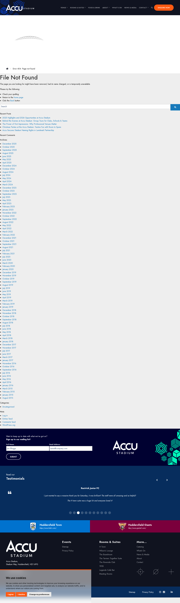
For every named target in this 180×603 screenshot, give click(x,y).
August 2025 (7, 153)
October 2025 (8, 147)
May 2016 (6, 379)
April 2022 (6, 228)
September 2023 (9, 194)
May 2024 (6, 178)
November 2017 (9, 347)
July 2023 (6, 197)
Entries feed (7, 418)
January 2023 (7, 209)
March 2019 (7, 300)
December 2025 (9, 143)
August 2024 (7, 172)
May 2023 (6, 200)
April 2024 (6, 181)
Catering (140, 546)
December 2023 (9, 187)
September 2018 (9, 319)
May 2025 (6, 159)
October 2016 (8, 366)
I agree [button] (10, 594)
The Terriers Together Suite (110, 558)
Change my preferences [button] (39, 594)
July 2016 (6, 373)
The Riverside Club (107, 562)
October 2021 (8, 241)
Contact (143, 7)
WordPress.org (8, 425)
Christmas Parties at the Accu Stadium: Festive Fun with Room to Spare (31, 127)
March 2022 (7, 231)
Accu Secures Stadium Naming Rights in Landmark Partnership (28, 130)
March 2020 (7, 263)
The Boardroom (105, 554)
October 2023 (8, 190)
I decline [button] (21, 594)
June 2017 (6, 354)
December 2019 (9, 272)
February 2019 (8, 303)
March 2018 (7, 338)
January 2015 (7, 394)
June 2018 (6, 328)
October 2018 (8, 316)
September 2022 (9, 219)
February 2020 (8, 266)
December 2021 (9, 238)
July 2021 (6, 250)
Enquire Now (164, 7)
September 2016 (9, 369)
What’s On (141, 550)
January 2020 (8, 269)
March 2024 (7, 184)
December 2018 (9, 310)
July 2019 (6, 288)
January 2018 (7, 341)
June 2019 (6, 291)
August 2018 (7, 322)
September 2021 (9, 244)
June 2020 (6, 259)
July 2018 (6, 325)
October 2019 (8, 278)
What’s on (117, 7)
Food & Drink (94, 7)
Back (12, 100)
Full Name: (11, 445)
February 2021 (8, 253)
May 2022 (6, 225)
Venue (63, 7)
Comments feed (9, 422)
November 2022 (9, 212)
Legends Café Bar (107, 570)
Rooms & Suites (77, 7)
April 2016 (6, 382)
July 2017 (6, 350)
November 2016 (9, 363)
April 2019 (6, 297)
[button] (167, 480)
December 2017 (9, 344)
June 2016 (6, 376)
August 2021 (7, 247)
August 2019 (7, 285)
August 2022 (7, 222)
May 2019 (6, 294)
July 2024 (6, 175)
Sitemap (65, 546)
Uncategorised (8, 406)
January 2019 (7, 307)
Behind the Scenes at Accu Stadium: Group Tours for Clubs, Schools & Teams (34, 120)
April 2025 (6, 162)
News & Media (130, 7)
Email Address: (55, 445)
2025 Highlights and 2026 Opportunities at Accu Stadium (26, 117)
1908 (101, 566)
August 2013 (7, 398)
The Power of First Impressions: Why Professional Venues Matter (29, 124)
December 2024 (9, 165)
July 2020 (6, 256)
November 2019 (9, 275)
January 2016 (7, 385)
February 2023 (8, 206)
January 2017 (7, 360)
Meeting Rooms (105, 573)
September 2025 (9, 150)
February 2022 (8, 234)
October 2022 (8, 216)
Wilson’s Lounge (106, 550)
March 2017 (7, 357)
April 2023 (6, 203)
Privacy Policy (67, 550)
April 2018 (6, 335)
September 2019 (9, 281)
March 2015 (7, 388)
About (105, 7)
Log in (5, 415)
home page (18, 97)
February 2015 (8, 391)
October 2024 (8, 168)
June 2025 (6, 156)
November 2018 (9, 313)
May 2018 (6, 332)
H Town (102, 546)
